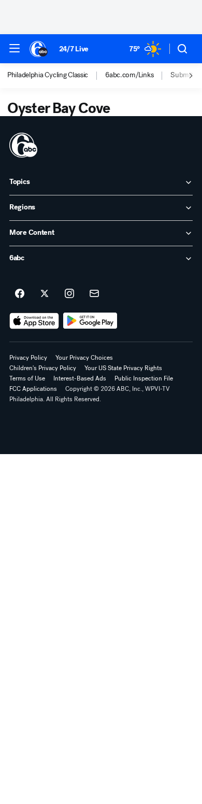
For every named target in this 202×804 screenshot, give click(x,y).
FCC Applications (33, 389)
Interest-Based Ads (79, 378)
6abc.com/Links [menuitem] (129, 75)
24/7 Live (74, 49)
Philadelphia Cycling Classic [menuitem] (47, 75)
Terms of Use (27, 378)
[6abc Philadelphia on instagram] (69, 294)
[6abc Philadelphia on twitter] (44, 294)
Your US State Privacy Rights (123, 368)
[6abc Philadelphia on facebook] (19, 294)
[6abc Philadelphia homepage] (39, 48)
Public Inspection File (143, 378)
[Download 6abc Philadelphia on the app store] (34, 321)
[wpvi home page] (23, 145)
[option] (56, 76)
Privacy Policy (28, 358)
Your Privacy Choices (84, 358)
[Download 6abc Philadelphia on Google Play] (90, 321)
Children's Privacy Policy (42, 368)
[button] (14, 48)
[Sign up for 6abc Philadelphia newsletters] (94, 294)
